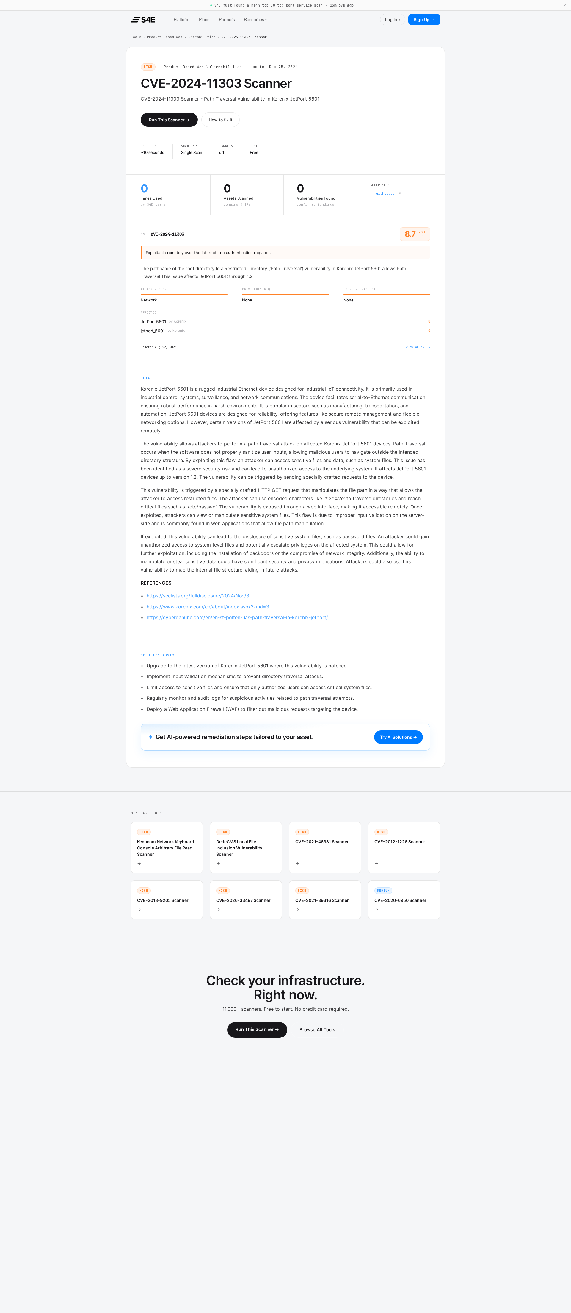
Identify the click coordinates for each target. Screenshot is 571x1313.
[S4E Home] (143, 20)
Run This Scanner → (169, 119)
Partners (227, 19)
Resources (255, 19)
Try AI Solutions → (398, 737)
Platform (181, 19)
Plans (204, 19)
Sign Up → (424, 19)
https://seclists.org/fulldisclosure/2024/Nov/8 (198, 596)
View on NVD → (418, 347)
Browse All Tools (317, 1029)
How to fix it (220, 119)
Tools (136, 37)
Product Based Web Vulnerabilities (181, 37)
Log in (392, 19)
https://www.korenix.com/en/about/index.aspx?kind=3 (208, 607)
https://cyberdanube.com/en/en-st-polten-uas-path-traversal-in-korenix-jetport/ (237, 617)
